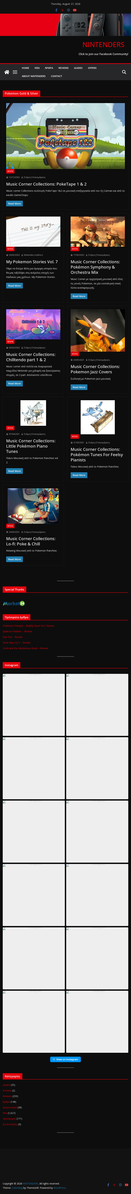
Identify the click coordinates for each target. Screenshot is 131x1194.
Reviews (64, 68)
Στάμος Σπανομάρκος (34, 177)
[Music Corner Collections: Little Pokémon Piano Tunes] (33, 413)
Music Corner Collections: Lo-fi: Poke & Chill (30, 541)
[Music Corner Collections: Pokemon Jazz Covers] (98, 330)
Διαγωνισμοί (10, 1107)
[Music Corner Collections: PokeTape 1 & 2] (65, 136)
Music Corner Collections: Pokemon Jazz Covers (95, 369)
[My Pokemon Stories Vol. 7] (33, 232)
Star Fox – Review (13, 637)
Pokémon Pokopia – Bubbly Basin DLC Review (28, 625)
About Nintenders (34, 76)
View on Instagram (67, 1059)
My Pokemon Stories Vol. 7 (32, 261)
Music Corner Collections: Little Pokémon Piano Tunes (30, 446)
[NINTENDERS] (65, 16)
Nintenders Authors (33, 255)
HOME (25, 68)
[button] (34, 705)
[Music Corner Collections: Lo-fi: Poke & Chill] (33, 506)
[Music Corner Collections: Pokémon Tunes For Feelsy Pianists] (98, 417)
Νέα (37, 68)
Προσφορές (9, 1118)
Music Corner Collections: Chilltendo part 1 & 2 (30, 356)
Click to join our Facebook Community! (103, 54)
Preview (7, 1090)
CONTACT (56, 76)
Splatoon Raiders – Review (17, 631)
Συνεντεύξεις (10, 1124)
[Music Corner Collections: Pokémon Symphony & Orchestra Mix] (98, 232)
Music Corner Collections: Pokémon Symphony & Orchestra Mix (95, 267)
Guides (78, 68)
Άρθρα (49, 68)
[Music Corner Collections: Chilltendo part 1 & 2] (33, 324)
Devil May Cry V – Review (17, 642)
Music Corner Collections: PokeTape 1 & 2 (46, 184)
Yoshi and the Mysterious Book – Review (25, 648)
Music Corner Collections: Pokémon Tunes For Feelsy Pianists (97, 454)
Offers (92, 68)
